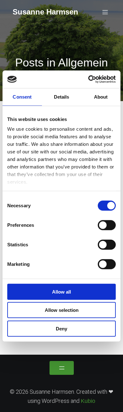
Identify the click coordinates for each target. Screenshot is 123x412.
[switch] (107, 225)
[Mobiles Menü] (105, 12)
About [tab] (101, 96)
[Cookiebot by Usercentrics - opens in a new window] (88, 79)
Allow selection (62, 310)
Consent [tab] (22, 96)
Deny (61, 328)
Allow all (61, 291)
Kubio (88, 401)
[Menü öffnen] (62, 368)
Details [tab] (61, 96)
